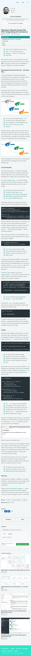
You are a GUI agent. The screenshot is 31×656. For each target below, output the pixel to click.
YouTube (11, 651)
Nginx (21, 118)
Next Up (4, 45)
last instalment (8, 75)
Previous (8, 519)
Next (22, 519)
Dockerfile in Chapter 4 (16, 488)
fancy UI (19, 445)
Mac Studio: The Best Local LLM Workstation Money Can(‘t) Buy (13, 611)
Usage (3, 43)
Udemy (13, 648)
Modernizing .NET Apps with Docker (15, 471)
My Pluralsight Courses (15, 23)
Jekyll (15, 653)
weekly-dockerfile (16, 500)
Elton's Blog (6, 653)
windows (25, 500)
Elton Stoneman (15, 16)
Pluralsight (5, 648)
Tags (22, 2)
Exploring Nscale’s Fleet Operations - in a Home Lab (14, 587)
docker (8, 500)
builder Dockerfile (17, 229)
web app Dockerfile (6, 231)
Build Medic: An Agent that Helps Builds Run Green (15, 570)
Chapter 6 (23, 370)
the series (7, 63)
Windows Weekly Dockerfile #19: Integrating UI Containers (14, 31)
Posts (17, 2)
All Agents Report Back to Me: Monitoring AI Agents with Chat (13, 635)
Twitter (19, 648)
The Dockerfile (5, 41)
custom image (11, 180)
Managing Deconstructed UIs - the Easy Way (11, 39)
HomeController (5, 274)
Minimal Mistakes (20, 653)
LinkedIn (26, 648)
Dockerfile (10, 171)
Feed (17, 651)
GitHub (4, 651)
